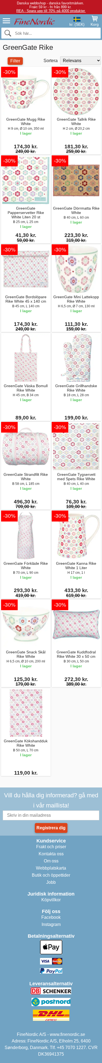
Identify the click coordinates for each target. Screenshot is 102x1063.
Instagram (51, 924)
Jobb (51, 882)
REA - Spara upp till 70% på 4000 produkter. (51, 11)
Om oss (51, 861)
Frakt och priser (51, 846)
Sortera (51, 60)
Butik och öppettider (51, 875)
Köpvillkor (51, 899)
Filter (15, 61)
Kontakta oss (51, 853)
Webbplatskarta (51, 868)
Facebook (51, 917)
